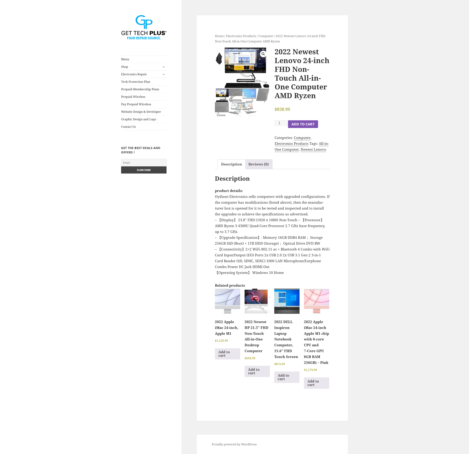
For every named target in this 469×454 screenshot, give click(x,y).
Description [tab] (231, 164)
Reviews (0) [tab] (258, 164)
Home (219, 36)
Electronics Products (241, 36)
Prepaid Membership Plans (140, 89)
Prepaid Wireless (133, 97)
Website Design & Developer (141, 112)
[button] (263, 54)
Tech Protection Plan (135, 82)
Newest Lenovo (313, 149)
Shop (124, 67)
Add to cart (303, 124)
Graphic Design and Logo (138, 119)
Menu (125, 59)
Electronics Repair (134, 74)
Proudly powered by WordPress (234, 444)
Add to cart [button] (224, 354)
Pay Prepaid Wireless (136, 104)
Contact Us (128, 127)
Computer (265, 36)
